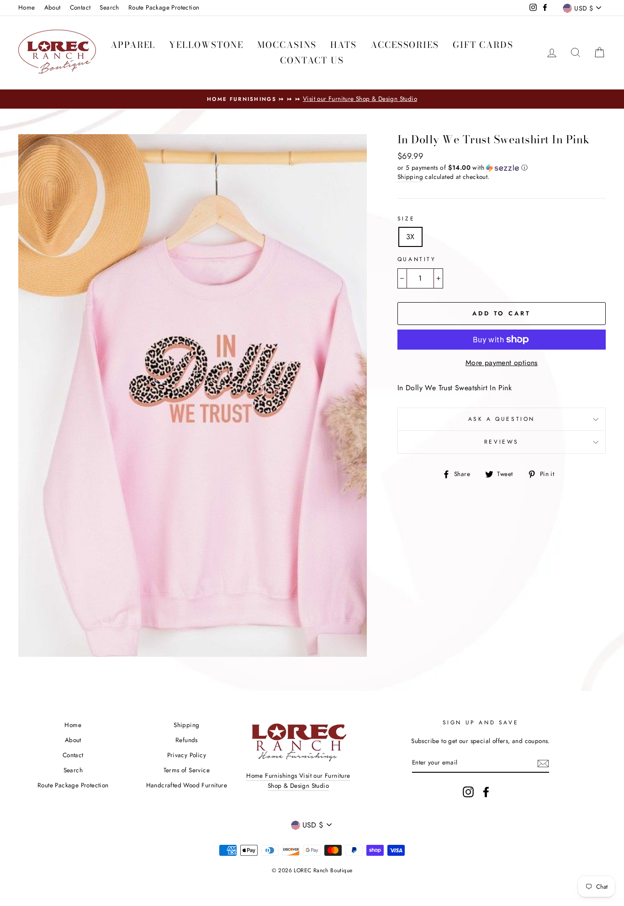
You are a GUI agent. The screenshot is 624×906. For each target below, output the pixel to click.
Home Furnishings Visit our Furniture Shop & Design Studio (298, 780)
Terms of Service (187, 770)
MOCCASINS (287, 45)
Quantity (416, 259)
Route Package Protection (164, 7)
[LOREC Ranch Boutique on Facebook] (486, 791)
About (52, 7)
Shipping (410, 176)
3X (410, 236)
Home (26, 7)
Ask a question (501, 419)
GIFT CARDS (483, 45)
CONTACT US (312, 60)
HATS (343, 45)
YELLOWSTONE (206, 45)
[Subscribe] (543, 763)
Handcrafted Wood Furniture (186, 785)
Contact (80, 7)
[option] (312, 99)
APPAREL (133, 45)
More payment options (501, 362)
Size (406, 219)
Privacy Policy (186, 754)
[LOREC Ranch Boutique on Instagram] (468, 791)
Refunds (186, 739)
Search (109, 7)
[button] (501, 167)
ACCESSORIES (404, 45)
